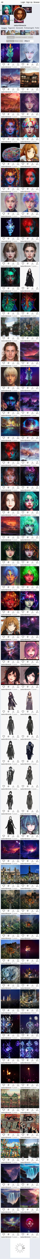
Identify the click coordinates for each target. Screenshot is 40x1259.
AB (2, 2)
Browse (36, 2)
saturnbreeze (6, 67)
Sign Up (29, 2)
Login (23, 2)
